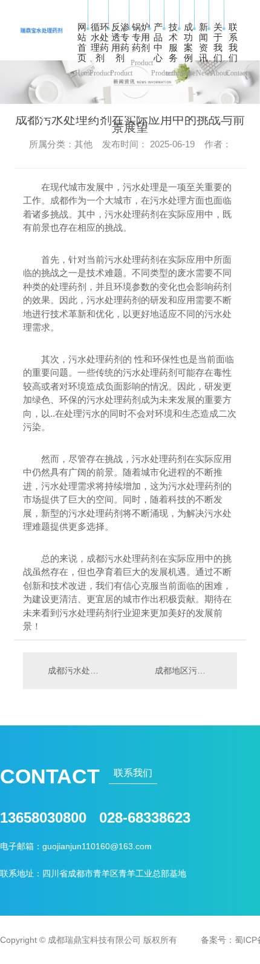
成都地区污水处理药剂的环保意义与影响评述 (190, 670)
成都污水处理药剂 (76, 670)
